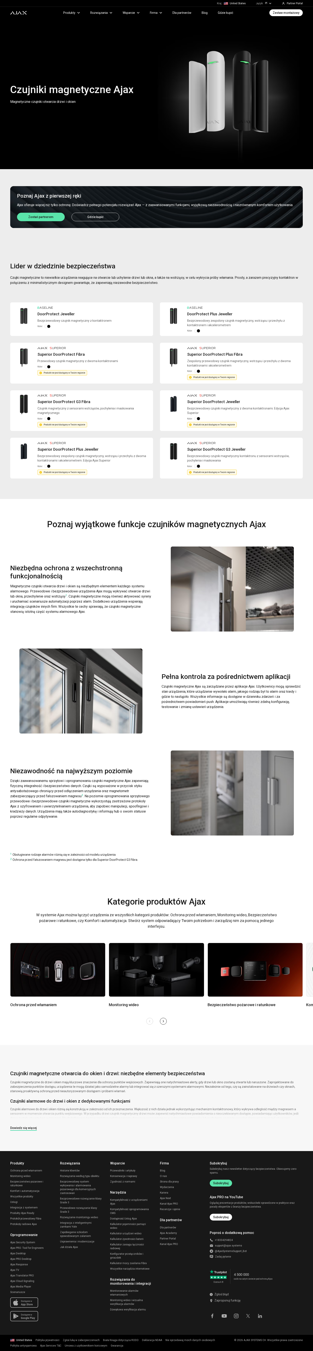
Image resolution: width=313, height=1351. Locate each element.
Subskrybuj (221, 1183)
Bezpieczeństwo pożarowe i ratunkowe (26, 1183)
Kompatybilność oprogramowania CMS (129, 1211)
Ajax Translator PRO (22, 1275)
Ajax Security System (22, 1242)
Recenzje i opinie (170, 1209)
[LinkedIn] (260, 1316)
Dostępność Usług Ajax (123, 1218)
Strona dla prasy (169, 1181)
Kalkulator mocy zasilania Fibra (128, 1263)
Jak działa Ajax (69, 1247)
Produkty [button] (69, 12)
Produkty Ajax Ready (22, 1213)
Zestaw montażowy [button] (286, 12)
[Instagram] (236, 1316)
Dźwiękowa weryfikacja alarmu (128, 1309)
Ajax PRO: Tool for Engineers (27, 1247)
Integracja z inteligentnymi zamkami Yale (76, 1224)
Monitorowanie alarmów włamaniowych (124, 1292)
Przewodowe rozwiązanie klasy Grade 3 (78, 1210)
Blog (205, 12)
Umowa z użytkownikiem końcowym (86, 1345)
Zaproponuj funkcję (227, 1300)
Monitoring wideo (20, 1176)
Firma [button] (154, 12)
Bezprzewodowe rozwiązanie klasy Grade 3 (81, 1200)
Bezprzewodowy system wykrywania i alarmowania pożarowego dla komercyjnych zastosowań (78, 1187)
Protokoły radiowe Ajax (23, 1224)
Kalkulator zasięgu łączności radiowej (127, 1246)
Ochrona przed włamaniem (26, 1170)
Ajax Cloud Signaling (22, 1281)
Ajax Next (165, 1198)
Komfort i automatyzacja (24, 1191)
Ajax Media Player (20, 1286)
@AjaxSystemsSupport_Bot (231, 1251)
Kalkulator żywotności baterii (127, 1239)
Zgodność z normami (122, 1181)
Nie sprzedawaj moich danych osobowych (190, 1340)
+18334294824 (224, 1240)
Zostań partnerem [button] (40, 217)
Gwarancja (117, 1345)
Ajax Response (19, 1264)
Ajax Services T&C (50, 1345)
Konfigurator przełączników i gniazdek (126, 1255)
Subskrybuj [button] (221, 1217)
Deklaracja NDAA (152, 1340)
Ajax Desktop (18, 1253)
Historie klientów (70, 1170)
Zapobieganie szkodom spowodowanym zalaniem (75, 1234)
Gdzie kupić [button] (95, 217)
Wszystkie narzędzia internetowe (129, 1268)
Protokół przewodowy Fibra (25, 1218)
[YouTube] (224, 1316)
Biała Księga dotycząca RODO (121, 1340)
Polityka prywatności (47, 1340)
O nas (163, 1176)
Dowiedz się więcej (23, 1128)
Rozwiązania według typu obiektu (79, 1176)
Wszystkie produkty (21, 1196)
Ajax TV (14, 1270)
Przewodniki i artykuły (122, 1170)
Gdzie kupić (225, 12)
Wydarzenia (167, 1187)
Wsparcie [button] (129, 12)
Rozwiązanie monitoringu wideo (79, 1217)
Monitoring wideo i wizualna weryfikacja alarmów (126, 1302)
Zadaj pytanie (223, 1256)
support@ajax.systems (228, 1245)
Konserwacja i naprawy (123, 1176)
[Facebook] (212, 1316)
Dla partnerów (181, 12)
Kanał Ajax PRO (169, 1203)
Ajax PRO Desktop (20, 1259)
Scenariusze (17, 1292)
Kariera (164, 1192)
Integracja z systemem (24, 1207)
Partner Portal (168, 1238)
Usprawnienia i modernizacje (77, 1241)
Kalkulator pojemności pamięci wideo (128, 1226)
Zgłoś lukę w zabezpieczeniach (81, 1340)
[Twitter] (248, 1316)
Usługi (14, 1202)
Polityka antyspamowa (23, 1345)
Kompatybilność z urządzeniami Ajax (129, 1201)
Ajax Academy (168, 1233)
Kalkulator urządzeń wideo (125, 1233)
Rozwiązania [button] (99, 12)
